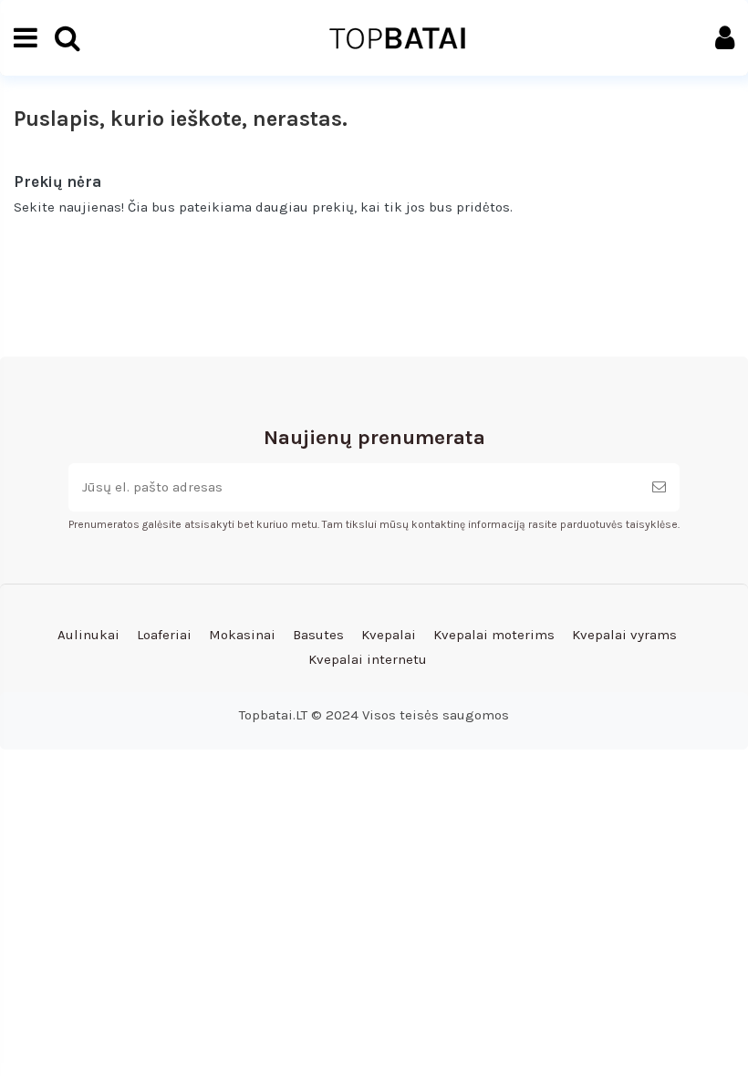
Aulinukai (88, 634)
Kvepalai (388, 634)
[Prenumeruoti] (659, 487)
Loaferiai (164, 634)
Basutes (318, 634)
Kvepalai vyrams (624, 634)
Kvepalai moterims (494, 634)
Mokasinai (242, 634)
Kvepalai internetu (367, 659)
